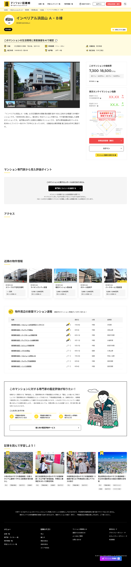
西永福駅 (8, 29)
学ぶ (6, 485)
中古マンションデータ (16, 10)
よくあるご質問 (78, 536)
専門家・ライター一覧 (11, 537)
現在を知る (44, 541)
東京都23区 (34, 10)
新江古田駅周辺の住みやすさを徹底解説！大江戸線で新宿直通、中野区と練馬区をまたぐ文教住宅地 (49, 478)
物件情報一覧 (68, 4)
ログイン (99, 4)
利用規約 (112, 540)
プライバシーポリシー (116, 533)
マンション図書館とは (80, 529)
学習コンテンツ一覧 (53, 4)
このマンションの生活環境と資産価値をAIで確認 (29, 40)
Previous (7, 81)
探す (125, 4)
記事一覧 (41, 4)
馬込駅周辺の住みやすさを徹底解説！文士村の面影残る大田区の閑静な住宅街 (112, 478)
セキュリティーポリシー (117, 536)
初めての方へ (86, 4)
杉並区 (42, 10)
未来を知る (44, 544)
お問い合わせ (77, 540)
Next (77, 81)
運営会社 (112, 529)
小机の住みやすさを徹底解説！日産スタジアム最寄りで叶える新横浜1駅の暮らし (18, 478)
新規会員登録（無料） (114, 4)
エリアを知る (45, 548)
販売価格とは (93, 81)
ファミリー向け (117, 489)
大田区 (100, 489)
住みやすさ (22, 485)
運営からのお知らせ (79, 533)
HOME (6, 10)
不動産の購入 (13, 485)
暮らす (43, 537)
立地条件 (30, 485)
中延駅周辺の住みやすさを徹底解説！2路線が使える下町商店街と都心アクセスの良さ (81, 478)
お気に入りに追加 (120, 30)
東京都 (27, 10)
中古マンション (117, 485)
